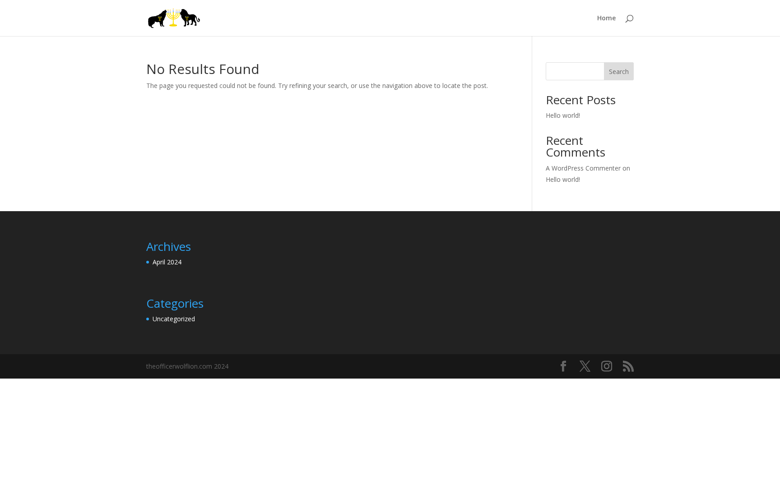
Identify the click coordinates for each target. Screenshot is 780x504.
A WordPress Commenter (583, 168)
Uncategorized (174, 318)
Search (619, 71)
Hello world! (563, 115)
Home (606, 18)
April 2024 (167, 262)
